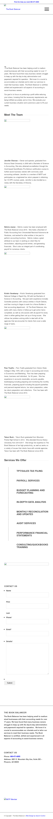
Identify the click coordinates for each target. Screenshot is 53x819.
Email (9, 629)
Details (9, 641)
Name (8, 590)
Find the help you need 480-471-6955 (26, 2)
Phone (9, 617)
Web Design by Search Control (35, 816)
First (8, 601)
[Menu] (45, 9)
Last (8, 613)
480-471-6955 (15, 756)
